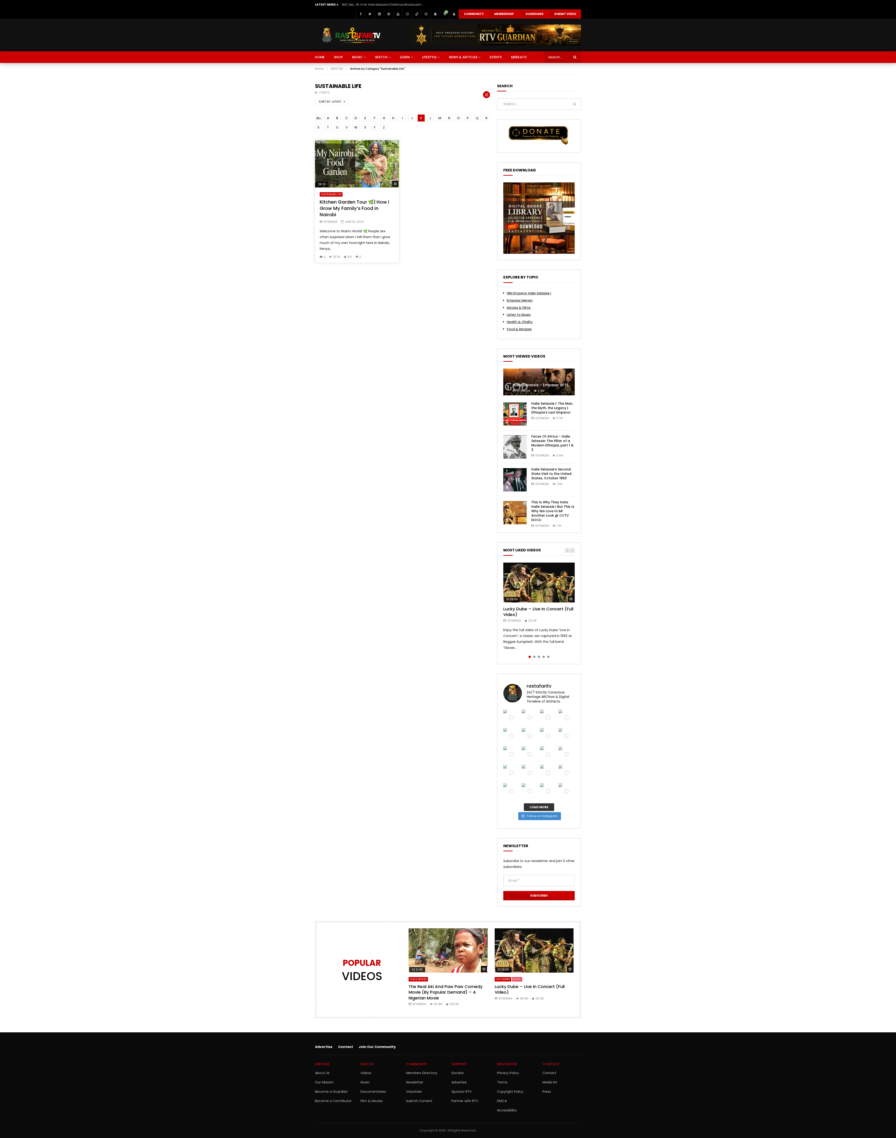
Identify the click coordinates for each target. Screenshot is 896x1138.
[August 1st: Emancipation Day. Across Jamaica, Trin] (548, 736)
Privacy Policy (508, 1073)
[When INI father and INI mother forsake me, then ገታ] (530, 754)
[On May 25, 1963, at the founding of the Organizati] (511, 791)
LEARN (405, 57)
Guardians (534, 14)
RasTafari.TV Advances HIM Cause (366, 5)
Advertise (323, 1046)
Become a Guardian (331, 1091)
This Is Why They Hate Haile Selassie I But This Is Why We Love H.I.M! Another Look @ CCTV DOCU (552, 511)
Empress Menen (520, 300)
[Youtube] (397, 14)
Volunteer (414, 1091)
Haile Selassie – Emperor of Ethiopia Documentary (560, 385)
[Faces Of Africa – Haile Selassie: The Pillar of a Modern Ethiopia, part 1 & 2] (515, 447)
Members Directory (421, 1073)
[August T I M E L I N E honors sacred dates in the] (567, 736)
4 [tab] (543, 657)
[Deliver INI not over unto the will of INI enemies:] (511, 736)
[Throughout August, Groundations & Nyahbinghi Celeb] (511, 718)
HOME (320, 57)
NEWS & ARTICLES (463, 57)
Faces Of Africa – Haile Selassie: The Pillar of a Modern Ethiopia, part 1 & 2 (552, 443)
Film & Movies (418, 979)
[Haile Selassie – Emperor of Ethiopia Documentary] (539, 382)
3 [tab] (539, 657)
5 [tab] (548, 657)
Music (365, 1082)
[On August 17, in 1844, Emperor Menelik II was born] (530, 718)
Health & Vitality (520, 322)
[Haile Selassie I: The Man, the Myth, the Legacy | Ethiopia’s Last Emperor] (515, 414)
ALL (318, 118)
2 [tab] (534, 657)
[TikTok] (416, 14)
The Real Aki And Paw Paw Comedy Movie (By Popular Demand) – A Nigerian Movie (446, 992)
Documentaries (373, 1091)
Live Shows (503, 979)
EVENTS (496, 57)
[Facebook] (360, 14)
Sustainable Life (331, 194)
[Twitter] (369, 14)
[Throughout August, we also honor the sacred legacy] (567, 718)
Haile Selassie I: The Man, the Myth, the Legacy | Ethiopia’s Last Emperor (552, 408)
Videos (365, 1073)
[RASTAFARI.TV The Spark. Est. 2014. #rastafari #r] (567, 791)
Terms (502, 1082)
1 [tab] (529, 657)
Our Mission (324, 1082)
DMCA (502, 1101)
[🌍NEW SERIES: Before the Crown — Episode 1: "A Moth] (548, 754)
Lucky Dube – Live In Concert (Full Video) (538, 611)
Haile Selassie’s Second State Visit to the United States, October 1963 (551, 473)
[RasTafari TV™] (351, 35)
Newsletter (414, 1082)
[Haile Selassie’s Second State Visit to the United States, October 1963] (515, 479)
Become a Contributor (333, 1101)
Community (474, 14)
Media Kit (549, 1082)
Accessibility (507, 1110)
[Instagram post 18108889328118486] (530, 736)
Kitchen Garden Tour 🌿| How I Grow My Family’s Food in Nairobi (354, 208)
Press (546, 1091)
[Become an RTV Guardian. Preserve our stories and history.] (496, 34)
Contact (345, 1046)
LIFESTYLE (429, 57)
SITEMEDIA (330, 222)
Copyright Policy (510, 1091)
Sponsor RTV (462, 1091)
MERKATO (519, 57)
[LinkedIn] (379, 14)
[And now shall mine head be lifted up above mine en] (567, 773)
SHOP (338, 57)
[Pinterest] (388, 14)
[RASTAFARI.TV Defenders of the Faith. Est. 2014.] (530, 791)
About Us (322, 1073)
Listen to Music (519, 314)
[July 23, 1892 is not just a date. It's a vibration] (511, 773)
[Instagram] (407, 14)
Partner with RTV (465, 1101)
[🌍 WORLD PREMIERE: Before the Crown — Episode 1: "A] (567, 754)
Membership (504, 14)
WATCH (381, 57)
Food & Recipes (519, 329)
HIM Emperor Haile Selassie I (529, 293)
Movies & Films (519, 307)
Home (319, 69)
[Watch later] (425, 14)
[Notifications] (435, 14)
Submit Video (565, 14)
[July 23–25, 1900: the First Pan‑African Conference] (548, 773)
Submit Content (419, 1101)
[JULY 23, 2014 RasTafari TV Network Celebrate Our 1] (530, 773)
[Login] (453, 14)
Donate (458, 1073)
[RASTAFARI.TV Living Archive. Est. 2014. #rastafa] (548, 791)
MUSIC (357, 57)
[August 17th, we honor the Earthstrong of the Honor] (548, 718)
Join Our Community (377, 1046)
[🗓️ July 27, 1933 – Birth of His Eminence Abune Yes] (511, 754)
